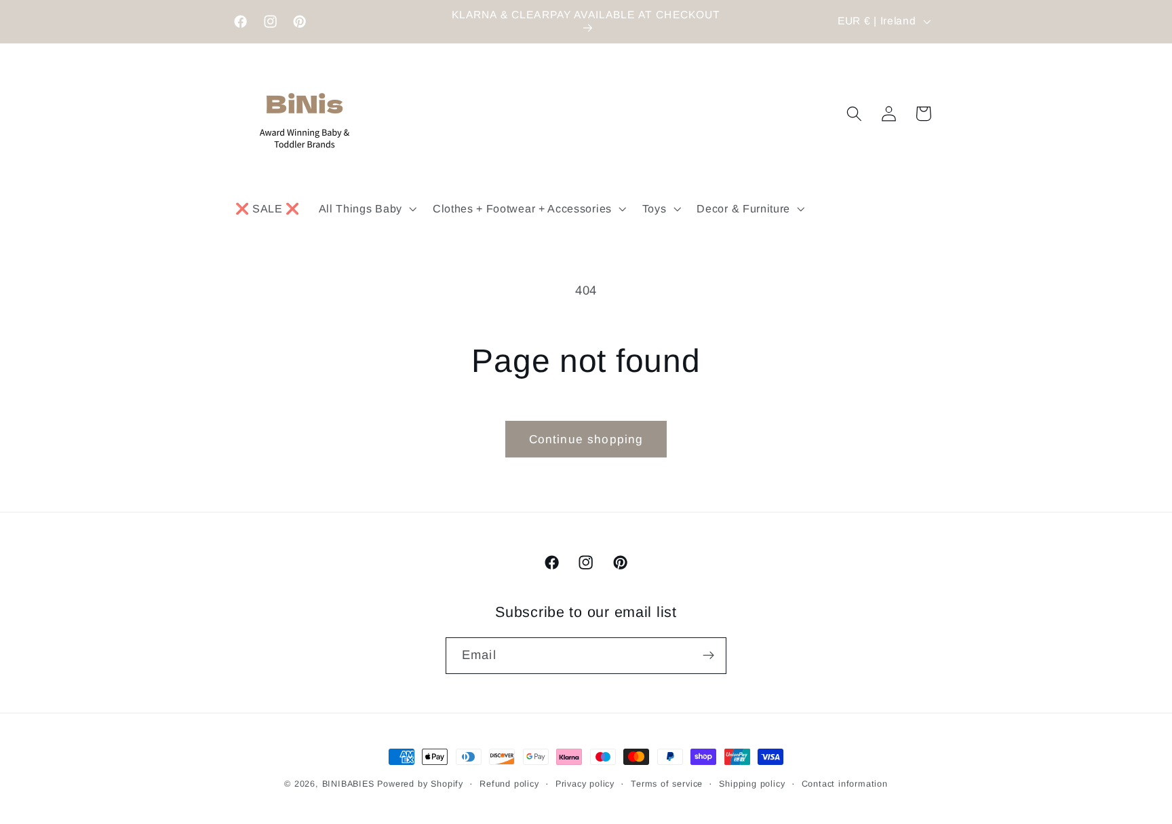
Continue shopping (586, 439)
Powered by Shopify (420, 784)
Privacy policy (584, 784)
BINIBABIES (348, 784)
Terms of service (667, 784)
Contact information (845, 784)
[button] (366, 208)
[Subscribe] (708, 655)
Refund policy (509, 784)
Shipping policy (752, 784)
